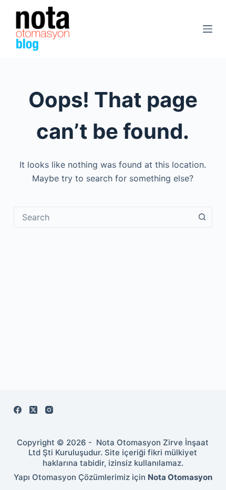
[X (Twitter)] (33, 410)
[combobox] (103, 217)
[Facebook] (18, 410)
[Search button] (202, 217)
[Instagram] (49, 410)
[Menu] (207, 29)
